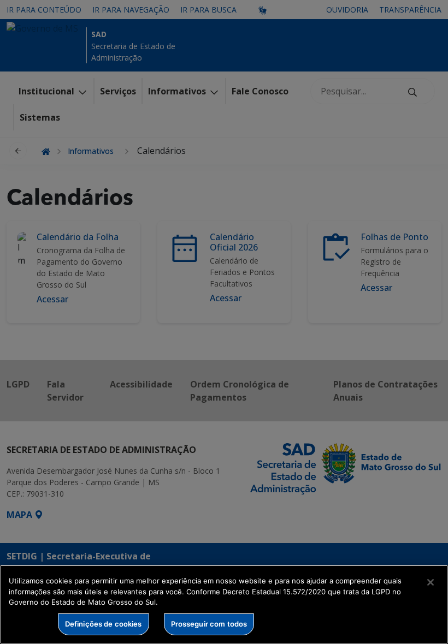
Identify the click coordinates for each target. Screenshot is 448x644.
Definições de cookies (103, 623)
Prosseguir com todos (209, 623)
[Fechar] (430, 582)
